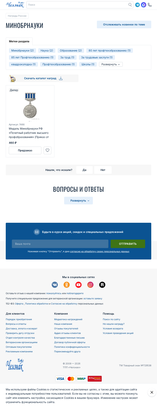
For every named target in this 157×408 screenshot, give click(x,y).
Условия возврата (113, 328)
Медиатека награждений (68, 319)
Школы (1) (88, 64)
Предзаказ (25, 150)
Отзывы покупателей (66, 328)
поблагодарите (75, 293)
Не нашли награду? (113, 323)
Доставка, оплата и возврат (21, 328)
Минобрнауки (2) (22, 50)
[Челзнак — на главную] (15, 5)
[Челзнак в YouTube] (78, 285)
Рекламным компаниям (19, 351)
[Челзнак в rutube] (102, 285)
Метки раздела (19, 41)
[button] (77, 4)
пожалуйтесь (53, 293)
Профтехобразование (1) (59, 64)
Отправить (128, 243)
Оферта (19, 303)
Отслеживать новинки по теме (124, 24)
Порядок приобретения (19, 319)
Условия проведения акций (118, 333)
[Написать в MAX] (143, 4)
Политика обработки (37, 303)
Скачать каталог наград (40, 78)
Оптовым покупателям (19, 346)
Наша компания (63, 323)
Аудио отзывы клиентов (67, 333)
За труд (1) (67, 57)
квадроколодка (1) (23, 64)
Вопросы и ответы (16, 323)
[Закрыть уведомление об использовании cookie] (152, 392)
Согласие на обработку (64, 303)
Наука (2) (47, 50)
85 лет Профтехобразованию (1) (32, 57)
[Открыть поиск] (130, 4)
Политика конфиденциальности (72, 346)
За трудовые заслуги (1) (97, 57)
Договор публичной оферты (69, 342)
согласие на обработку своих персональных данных (99, 251)
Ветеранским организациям (21, 342)
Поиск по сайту (111, 319)
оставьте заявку (92, 298)
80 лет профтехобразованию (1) (110, 50)
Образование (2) (71, 50)
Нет (103, 169)
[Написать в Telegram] (137, 4)
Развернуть (109, 64)
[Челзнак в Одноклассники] (67, 285)
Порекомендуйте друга (67, 351)
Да (84, 169)
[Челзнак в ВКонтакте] (55, 285)
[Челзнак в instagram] (90, 285)
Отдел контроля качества (20, 337)
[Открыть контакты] (149, 4)
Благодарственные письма (69, 337)
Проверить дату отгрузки (20, 333)
